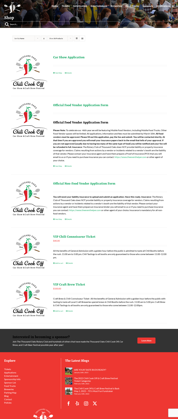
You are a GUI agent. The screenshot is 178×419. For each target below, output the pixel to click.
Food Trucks (10, 386)
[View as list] (82, 38)
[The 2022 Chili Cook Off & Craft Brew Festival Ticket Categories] (68, 381)
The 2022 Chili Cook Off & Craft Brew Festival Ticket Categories (96, 379)
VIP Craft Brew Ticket (69, 284)
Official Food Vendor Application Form (80, 105)
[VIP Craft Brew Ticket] (29, 299)
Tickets (7, 369)
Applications (10, 372)
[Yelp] (77, 403)
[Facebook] (68, 403)
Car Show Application (69, 57)
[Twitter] (95, 403)
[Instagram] (86, 403)
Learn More (146, 340)
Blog (6, 396)
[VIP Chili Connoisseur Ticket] (29, 251)
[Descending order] (44, 38)
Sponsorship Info (12, 379)
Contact (8, 399)
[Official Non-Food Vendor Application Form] (29, 198)
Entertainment (11, 376)
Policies (8, 402)
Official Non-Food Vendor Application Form (84, 184)
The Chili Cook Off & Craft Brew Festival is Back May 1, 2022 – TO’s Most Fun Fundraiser (96, 389)
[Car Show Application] (29, 72)
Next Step (58, 73)
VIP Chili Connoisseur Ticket (74, 237)
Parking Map (10, 392)
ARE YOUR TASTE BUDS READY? (90, 369)
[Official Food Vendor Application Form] (29, 120)
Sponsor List (10, 382)
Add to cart (59, 263)
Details (69, 73)
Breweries (9, 389)
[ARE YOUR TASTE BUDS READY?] (68, 371)
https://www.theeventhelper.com (130, 157)
